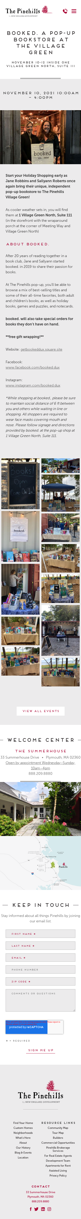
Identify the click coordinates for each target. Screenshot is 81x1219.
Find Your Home (23, 1123)
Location (23, 1157)
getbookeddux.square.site (41, 349)
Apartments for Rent (58, 1165)
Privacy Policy (58, 1175)
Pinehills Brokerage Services (58, 1149)
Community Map (58, 1127)
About (23, 1142)
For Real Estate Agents (58, 1155)
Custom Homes (23, 1127)
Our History (23, 1147)
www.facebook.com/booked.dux (33, 367)
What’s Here (23, 1137)
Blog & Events (23, 1152)
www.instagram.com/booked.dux (33, 385)
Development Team (58, 1160)
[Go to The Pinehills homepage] (29, 11)
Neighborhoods (23, 1132)
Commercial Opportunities (58, 1142)
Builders (58, 1137)
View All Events (40, 710)
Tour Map (58, 1132)
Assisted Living (58, 1170)
